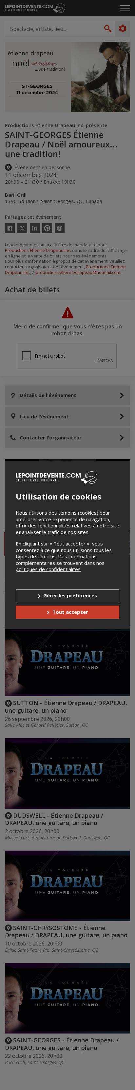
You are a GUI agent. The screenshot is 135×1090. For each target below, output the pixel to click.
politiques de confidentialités (48, 569)
